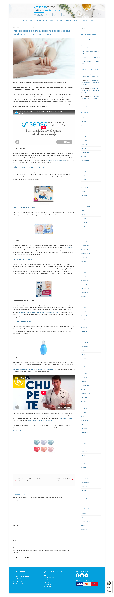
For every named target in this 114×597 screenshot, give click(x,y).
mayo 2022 (84, 315)
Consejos (76, 20)
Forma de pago (48, 584)
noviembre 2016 (85, 475)
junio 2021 (83, 358)
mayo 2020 (84, 409)
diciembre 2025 (85, 148)
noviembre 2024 (85, 199)
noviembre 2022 (85, 292)
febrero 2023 (84, 280)
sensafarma (30, 27)
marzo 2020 (84, 416)
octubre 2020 (84, 389)
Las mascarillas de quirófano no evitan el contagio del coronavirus (90, 82)
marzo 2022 (84, 323)
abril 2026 (83, 133)
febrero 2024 (84, 234)
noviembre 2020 (85, 385)
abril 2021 (83, 366)
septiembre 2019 (85, 440)
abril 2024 (83, 226)
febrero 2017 (84, 467)
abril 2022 (83, 319)
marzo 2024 (84, 230)
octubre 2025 (84, 156)
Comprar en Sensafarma (27, 20)
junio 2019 (83, 447)
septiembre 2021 (85, 346)
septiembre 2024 (85, 206)
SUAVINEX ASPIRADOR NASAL (23, 321)
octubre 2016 (84, 478)
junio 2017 (83, 459)
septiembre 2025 (85, 160)
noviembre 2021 (85, 339)
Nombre (16, 525)
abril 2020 (83, 412)
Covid (92, 20)
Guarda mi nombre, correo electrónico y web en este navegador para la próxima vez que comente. (41, 551)
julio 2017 (83, 455)
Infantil (52, 20)
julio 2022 (83, 308)
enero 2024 (84, 238)
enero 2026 (84, 144)
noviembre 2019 (85, 432)
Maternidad (60, 20)
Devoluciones (48, 586)
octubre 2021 (84, 343)
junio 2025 (83, 172)
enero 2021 (84, 377)
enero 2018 (84, 451)
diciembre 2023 (85, 241)
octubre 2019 (84, 436)
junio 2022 (83, 311)
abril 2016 (83, 502)
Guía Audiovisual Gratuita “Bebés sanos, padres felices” (39, 416)
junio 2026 (83, 125)
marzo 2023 (84, 276)
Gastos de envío (49, 581)
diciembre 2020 (85, 381)
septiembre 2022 (85, 300)
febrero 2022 (84, 327)
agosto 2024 (84, 210)
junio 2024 (83, 218)
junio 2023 (83, 265)
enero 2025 (84, 191)
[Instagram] (82, 575)
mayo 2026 (84, 129)
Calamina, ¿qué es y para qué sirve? (90, 57)
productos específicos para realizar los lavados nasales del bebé (39, 312)
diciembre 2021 (85, 335)
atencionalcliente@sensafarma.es (21, 581)
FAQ (46, 575)
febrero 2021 (84, 374)
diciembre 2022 (85, 288)
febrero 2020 (84, 420)
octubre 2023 (84, 249)
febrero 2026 (84, 140)
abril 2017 (83, 463)
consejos (83, 513)
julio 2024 (83, 214)
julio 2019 (83, 444)
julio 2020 (83, 401)
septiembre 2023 (85, 253)
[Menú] (111, 581)
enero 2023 (84, 284)
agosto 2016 (84, 486)
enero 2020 (84, 424)
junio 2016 (83, 494)
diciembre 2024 (85, 195)
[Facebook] (78, 575)
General (83, 533)
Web (14, 540)
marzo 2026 (84, 137)
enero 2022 (84, 331)
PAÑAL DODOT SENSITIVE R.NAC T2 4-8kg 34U (28, 167)
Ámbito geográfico (49, 577)
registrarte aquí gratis (65, 418)
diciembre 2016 (85, 471)
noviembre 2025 (85, 152)
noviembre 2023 (85, 245)
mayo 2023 (84, 269)
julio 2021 (83, 354)
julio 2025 (83, 168)
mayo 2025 (84, 175)
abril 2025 (83, 179)
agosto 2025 (84, 164)
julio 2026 (83, 121)
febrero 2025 (84, 187)
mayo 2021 (84, 362)
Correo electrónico (19, 533)
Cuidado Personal (42, 20)
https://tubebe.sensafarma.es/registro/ (40, 421)
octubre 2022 (84, 296)
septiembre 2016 (85, 482)
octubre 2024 (84, 203)
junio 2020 (83, 405)
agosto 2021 (84, 350)
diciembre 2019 (85, 428)
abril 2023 (83, 273)
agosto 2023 (84, 257)
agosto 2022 (84, 304)
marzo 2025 (84, 183)
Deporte (68, 20)
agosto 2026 (84, 117)
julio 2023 (83, 261)
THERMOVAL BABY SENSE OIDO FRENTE (26, 259)
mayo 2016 (84, 498)
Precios (47, 579)
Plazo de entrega (49, 582)
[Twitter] (86, 575)
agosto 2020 (84, 397)
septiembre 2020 (85, 393)
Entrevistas (84, 20)
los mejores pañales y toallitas (57, 160)
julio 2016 (83, 490)
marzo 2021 (84, 370)
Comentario (17, 501)
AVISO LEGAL (18, 584)
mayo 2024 (84, 222)
